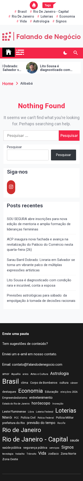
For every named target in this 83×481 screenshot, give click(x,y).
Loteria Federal (44, 411)
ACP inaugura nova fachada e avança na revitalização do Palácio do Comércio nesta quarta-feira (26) (40, 244)
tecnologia (7, 453)
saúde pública (11, 447)
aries (25, 374)
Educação (51, 391)
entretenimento (41, 397)
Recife (61, 423)
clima (24, 382)
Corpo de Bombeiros (43, 382)
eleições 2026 (68, 391)
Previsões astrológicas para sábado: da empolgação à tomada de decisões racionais (41, 298)
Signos (61, 21)
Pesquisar (14, 147)
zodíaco (53, 453)
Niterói (7, 417)
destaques (9, 391)
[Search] (75, 53)
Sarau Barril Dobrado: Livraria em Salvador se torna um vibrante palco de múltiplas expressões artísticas (41, 265)
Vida (23, 21)
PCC (16, 417)
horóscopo (41, 403)
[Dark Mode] (65, 53)
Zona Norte (68, 453)
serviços (54, 447)
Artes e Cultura (39, 374)
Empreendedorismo (14, 397)
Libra (31, 411)
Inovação (57, 403)
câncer (74, 382)
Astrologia (41, 21)
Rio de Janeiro (23, 16)
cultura (63, 382)
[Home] (8, 52)
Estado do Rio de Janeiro (16, 403)
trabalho (19, 453)
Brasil (22, 11)
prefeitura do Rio (13, 423)
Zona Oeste (10, 459)
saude (74, 440)
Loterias (47, 16)
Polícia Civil (28, 417)
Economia (67, 16)
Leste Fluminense (14, 411)
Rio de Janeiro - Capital (51, 11)
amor (5, 374)
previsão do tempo (41, 423)
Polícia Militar (65, 417)
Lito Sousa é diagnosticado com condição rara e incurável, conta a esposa (52, 68)
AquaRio (16, 374)
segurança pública (35, 447)
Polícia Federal (46, 417)
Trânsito (31, 453)
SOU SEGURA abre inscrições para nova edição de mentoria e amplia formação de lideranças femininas (39, 224)
